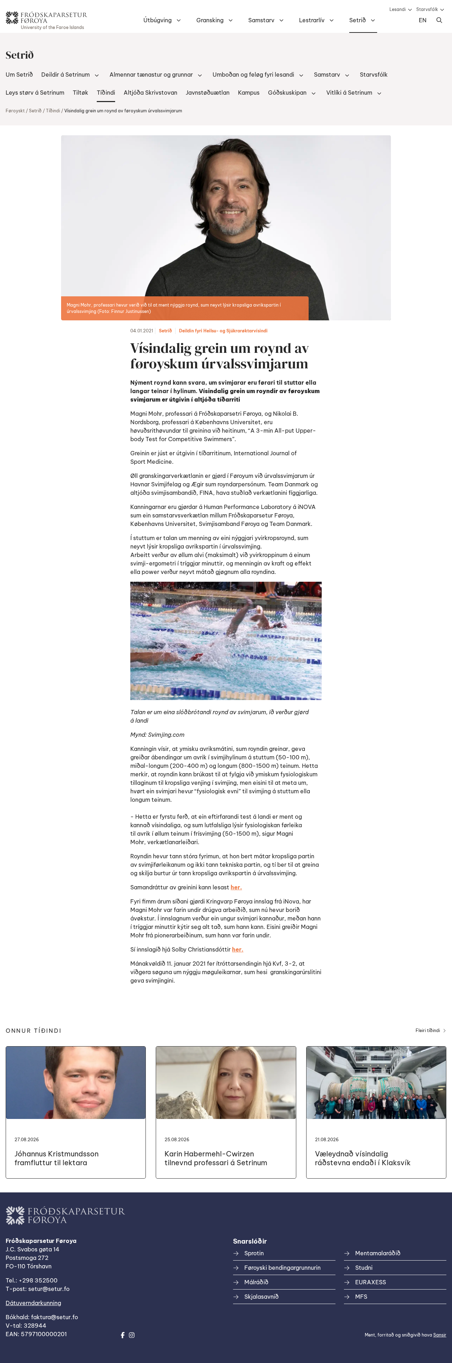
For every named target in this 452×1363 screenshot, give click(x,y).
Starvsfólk (427, 9)
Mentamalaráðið (377, 1253)
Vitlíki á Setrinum (349, 92)
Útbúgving (157, 20)
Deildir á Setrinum (65, 74)
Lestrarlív (312, 20)
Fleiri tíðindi (428, 1030)
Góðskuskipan (287, 92)
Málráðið (256, 1282)
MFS (361, 1296)
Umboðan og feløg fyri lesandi (253, 74)
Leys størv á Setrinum (35, 92)
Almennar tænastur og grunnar (151, 74)
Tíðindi (106, 92)
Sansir (439, 1335)
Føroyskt (15, 110)
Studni (364, 1267)
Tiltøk (80, 92)
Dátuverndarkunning (33, 1302)
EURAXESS (370, 1282)
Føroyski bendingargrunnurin (282, 1267)
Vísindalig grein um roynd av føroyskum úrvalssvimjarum (123, 110)
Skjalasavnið (261, 1296)
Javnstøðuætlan (208, 92)
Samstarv (261, 20)
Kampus (249, 92)
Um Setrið (19, 74)
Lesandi (397, 9)
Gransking (210, 20)
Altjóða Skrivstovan (150, 92)
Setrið (357, 20)
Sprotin (254, 1253)
